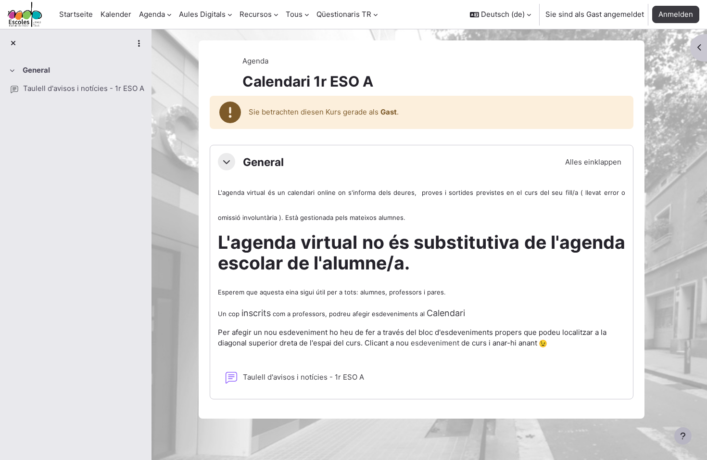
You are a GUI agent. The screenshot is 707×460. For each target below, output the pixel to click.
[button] (500, 14)
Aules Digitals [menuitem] (202, 14)
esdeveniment (435, 342)
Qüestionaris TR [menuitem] (343, 14)
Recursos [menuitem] (256, 14)
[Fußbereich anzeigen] (683, 436)
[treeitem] (75, 80)
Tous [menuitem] (294, 14)
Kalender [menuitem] (116, 14)
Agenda (255, 60)
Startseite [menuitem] (76, 14)
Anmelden (675, 14)
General (36, 70)
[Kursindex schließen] (13, 43)
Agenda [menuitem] (152, 14)
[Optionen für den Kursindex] (139, 43)
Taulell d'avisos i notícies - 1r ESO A (83, 88)
